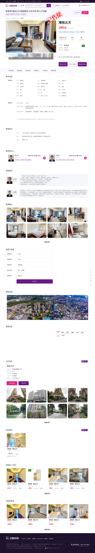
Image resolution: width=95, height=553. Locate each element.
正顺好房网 (13, 18)
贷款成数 (9, 259)
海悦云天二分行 (16, 181)
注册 (88, 1)
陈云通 (16, 155)
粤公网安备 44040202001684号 (53, 548)
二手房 (18, 18)
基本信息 (11, 70)
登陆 (85, 1)
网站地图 (51, 538)
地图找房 (57, 5)
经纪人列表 (39, 538)
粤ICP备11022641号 (39, 548)
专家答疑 (29, 538)
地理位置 (53, 70)
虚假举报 (76, 57)
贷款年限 (9, 270)
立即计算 (34, 281)
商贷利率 (9, 275)
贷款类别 (9, 264)
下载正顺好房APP (84, 5)
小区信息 (45, 70)
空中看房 (66, 5)
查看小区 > (84, 361)
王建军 (15, 192)
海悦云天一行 (17, 157)
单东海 (57, 155)
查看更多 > (84, 430)
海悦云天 (10, 366)
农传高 (15, 179)
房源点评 (28, 70)
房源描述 (19, 70)
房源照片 (36, 70)
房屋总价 (9, 253)
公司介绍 (24, 538)
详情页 (22, 18)
